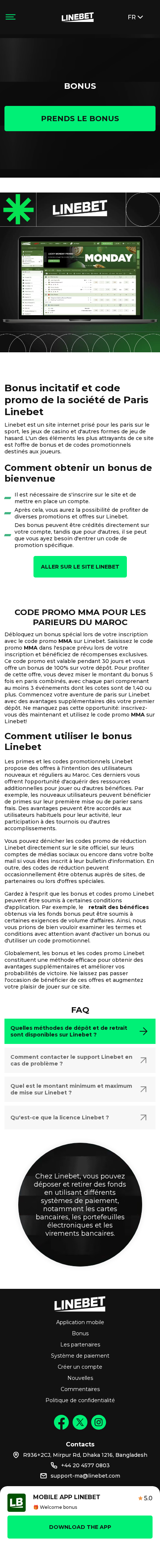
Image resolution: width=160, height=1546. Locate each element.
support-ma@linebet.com (85, 1475)
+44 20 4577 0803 (85, 1465)
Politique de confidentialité (80, 1400)
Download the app (80, 1527)
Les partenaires (80, 1344)
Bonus (80, 1333)
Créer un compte (80, 1367)
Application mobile (80, 1322)
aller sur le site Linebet (80, 566)
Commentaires (80, 1389)
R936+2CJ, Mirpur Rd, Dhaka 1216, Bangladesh (85, 1455)
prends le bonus (80, 118)
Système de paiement (80, 1355)
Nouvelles (80, 1378)
